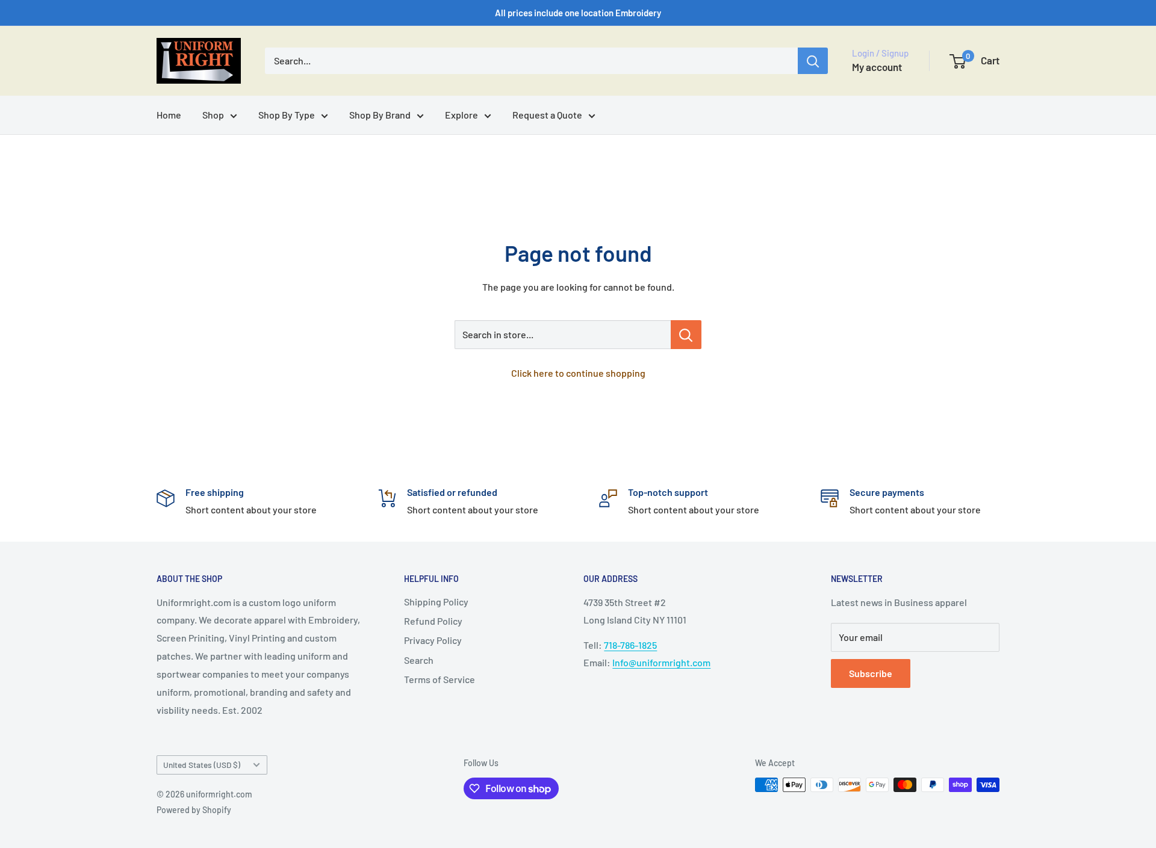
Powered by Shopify (194, 810)
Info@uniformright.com (661, 662)
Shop (213, 114)
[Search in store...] (686, 334)
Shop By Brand (380, 114)
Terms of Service (439, 679)
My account (877, 67)
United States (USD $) (201, 765)
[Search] (813, 61)
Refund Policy (433, 621)
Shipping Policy (436, 601)
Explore (461, 114)
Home (169, 114)
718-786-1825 (630, 645)
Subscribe (870, 673)
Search (419, 660)
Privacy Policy (433, 640)
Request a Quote (547, 114)
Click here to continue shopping (578, 373)
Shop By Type (286, 114)
